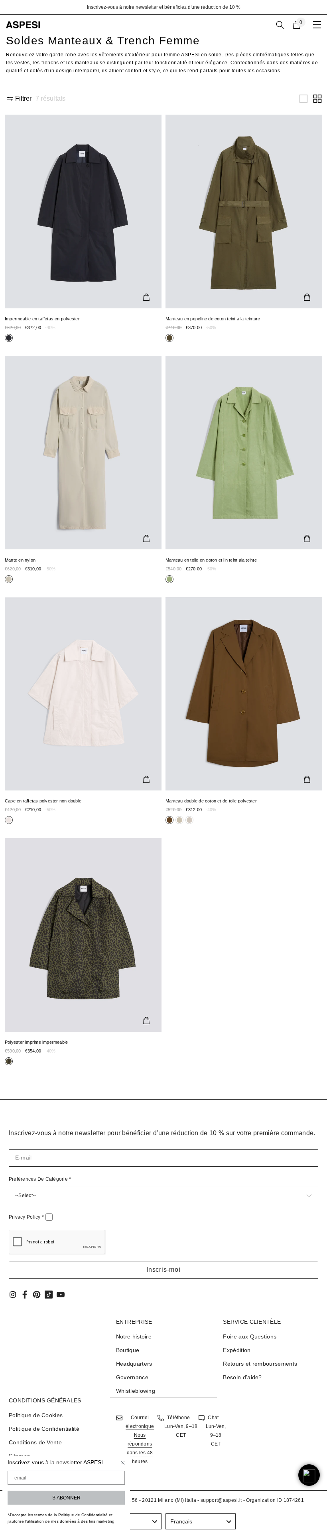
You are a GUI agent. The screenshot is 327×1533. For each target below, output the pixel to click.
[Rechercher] (280, 25)
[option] (163, 7)
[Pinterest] (37, 1295)
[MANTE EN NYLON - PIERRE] (83, 453)
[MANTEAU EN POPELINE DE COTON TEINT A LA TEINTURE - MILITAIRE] (243, 211)
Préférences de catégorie (40, 1179)
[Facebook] (25, 1295)
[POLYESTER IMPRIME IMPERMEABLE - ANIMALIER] (83, 935)
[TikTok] (49, 1295)
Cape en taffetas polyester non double (43, 800)
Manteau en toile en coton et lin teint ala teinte (211, 560)
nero (9, 338)
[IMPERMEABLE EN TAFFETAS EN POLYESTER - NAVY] (83, 211)
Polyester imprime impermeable (36, 1042)
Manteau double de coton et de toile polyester (211, 800)
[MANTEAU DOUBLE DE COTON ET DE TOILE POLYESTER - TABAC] (243, 694)
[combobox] (200, 1521)
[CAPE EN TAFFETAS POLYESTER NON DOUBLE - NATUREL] (83, 694)
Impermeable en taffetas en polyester (42, 318)
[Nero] (179, 820)
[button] (303, 99)
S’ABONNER (66, 1498)
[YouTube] (61, 1295)
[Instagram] (13, 1295)
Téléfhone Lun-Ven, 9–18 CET (180, 1426)
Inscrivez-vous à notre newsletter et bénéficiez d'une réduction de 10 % (163, 7)
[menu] (317, 25)
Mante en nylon (20, 560)
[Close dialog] (123, 1463)
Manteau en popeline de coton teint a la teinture (212, 318)
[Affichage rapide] (146, 297)
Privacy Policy (26, 1217)
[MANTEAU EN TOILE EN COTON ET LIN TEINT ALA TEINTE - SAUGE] (243, 453)
